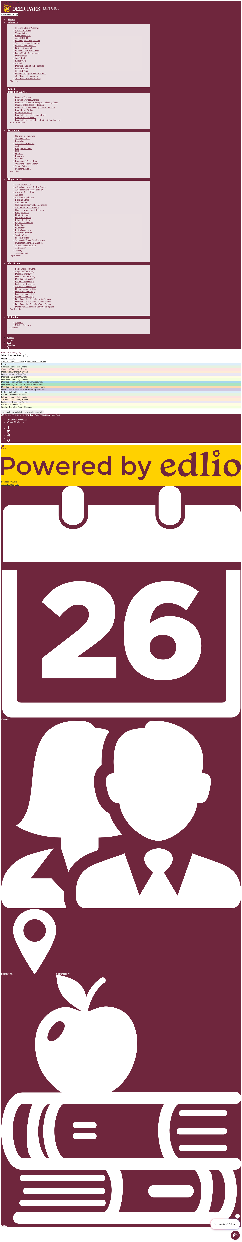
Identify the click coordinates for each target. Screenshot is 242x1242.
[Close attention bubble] (237, 1215)
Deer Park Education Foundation (29, 66)
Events (4, 364)
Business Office (22, 200)
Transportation (21, 253)
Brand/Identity (21, 68)
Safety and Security (23, 232)
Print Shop (20, 225)
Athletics (19, 195)
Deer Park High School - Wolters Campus (33, 304)
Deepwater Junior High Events (14, 374)
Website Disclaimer (15, 422)
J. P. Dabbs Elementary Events (14, 399)
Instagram (8, 437)
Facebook (8, 427)
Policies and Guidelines (25, 45)
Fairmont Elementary (24, 281)
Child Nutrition (22, 202)
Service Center (21, 235)
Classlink (11, 345)
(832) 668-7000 (53, 415)
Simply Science (22, 166)
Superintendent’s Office (25, 245)
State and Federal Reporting (27, 43)
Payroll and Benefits (24, 222)
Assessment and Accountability (29, 190)
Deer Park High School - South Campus (33, 301)
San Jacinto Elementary (25, 286)
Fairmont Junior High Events (14, 397)
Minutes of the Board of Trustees (29, 105)
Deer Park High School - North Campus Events (22, 382)
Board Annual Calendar (25, 117)
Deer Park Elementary (25, 279)
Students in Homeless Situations (29, 243)
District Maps (21, 56)
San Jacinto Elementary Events (14, 404)
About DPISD (21, 38)
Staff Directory (62, 974)
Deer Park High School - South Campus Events (22, 384)
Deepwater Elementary (25, 276)
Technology (20, 248)
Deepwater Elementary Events (14, 372)
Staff (9, 342)
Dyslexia (19, 153)
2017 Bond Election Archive (27, 76)
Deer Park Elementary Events (14, 377)
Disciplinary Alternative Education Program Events (23, 389)
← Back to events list (12, 412)
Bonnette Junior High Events (14, 366)
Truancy (18, 250)
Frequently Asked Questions (27, 40)
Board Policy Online (24, 110)
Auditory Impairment (24, 197)
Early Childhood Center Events (15, 392)
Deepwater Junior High (25, 289)
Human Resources (23, 217)
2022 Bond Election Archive (27, 78)
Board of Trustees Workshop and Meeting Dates (36, 102)
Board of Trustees (23, 97)
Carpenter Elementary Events (14, 369)
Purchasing (20, 227)
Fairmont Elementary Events (13, 394)
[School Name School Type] (32, 8)
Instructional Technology (26, 161)
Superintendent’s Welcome (27, 28)
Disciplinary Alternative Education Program (34, 307)
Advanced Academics (24, 143)
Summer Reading (23, 169)
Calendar (19, 322)
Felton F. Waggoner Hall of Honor (30, 73)
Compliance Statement (17, 419)
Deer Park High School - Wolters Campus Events (23, 387)
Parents (10, 340)
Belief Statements (23, 35)
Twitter (8, 430)
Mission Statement (23, 30)
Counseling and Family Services (29, 210)
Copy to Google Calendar (12, 361)
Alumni (18, 63)
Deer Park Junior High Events (14, 379)
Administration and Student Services (31, 187)
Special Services (22, 238)
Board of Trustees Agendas (27, 100)
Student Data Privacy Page (27, 50)
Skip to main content (10, 2)
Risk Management (23, 230)
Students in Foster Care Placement (30, 240)
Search (8, 347)
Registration (20, 61)
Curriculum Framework (25, 136)
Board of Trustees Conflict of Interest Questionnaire (38, 120)
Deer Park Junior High (25, 291)
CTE (17, 151)
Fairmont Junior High (24, 296)
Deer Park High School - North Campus (33, 299)
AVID (18, 146)
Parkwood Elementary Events (14, 402)
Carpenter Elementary (24, 271)
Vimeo (8, 441)
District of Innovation (24, 48)
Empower (19, 156)
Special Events (21, 71)
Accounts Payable (23, 184)
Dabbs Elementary (23, 274)
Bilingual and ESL (23, 148)
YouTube (8, 434)
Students (10, 337)
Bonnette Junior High (24, 294)
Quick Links (20, 58)
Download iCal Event (36, 361)
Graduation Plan (22, 138)
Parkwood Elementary (25, 284)
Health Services (22, 215)
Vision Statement (22, 33)
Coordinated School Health (27, 207)
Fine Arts (19, 158)
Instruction (20, 141)
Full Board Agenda (23, 112)
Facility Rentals (22, 212)
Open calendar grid (33, 412)
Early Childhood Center (25, 269)
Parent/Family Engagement (27, 53)
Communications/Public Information (31, 205)
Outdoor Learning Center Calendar (16, 407)
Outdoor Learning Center (26, 164)
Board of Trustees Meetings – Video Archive (35, 107)
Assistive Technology (24, 192)
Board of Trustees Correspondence (30, 115)
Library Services (22, 220)
